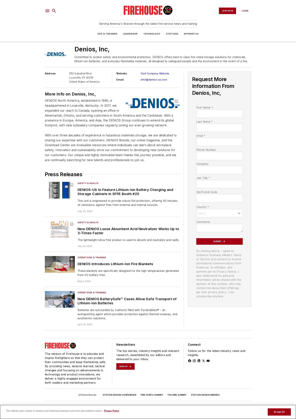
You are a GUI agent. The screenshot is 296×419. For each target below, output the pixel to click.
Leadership (130, 33)
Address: (50, 73)
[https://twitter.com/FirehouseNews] (203, 361)
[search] (54, 10)
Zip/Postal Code (206, 192)
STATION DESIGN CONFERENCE (120, 395)
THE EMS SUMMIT (177, 395)
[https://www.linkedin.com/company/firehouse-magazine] (199, 361)
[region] (148, 412)
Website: (121, 73)
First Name (204, 107)
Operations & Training (92, 257)
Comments (203, 222)
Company (202, 164)
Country (202, 207)
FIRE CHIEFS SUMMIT (152, 395)
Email (201, 135)
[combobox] (219, 213)
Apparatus (191, 33)
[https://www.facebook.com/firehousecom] (189, 361)
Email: (120, 79)
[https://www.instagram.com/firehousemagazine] (194, 361)
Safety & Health (88, 183)
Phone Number (206, 149)
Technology (152, 33)
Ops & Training (107, 33)
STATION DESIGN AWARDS (205, 395)
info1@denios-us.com (154, 79)
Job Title (203, 178)
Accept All (279, 412)
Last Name (204, 121)
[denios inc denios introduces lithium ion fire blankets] (60, 264)
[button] (47, 10)
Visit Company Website (155, 73)
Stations (172, 33)
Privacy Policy (111, 411)
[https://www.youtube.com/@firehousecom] (208, 361)
